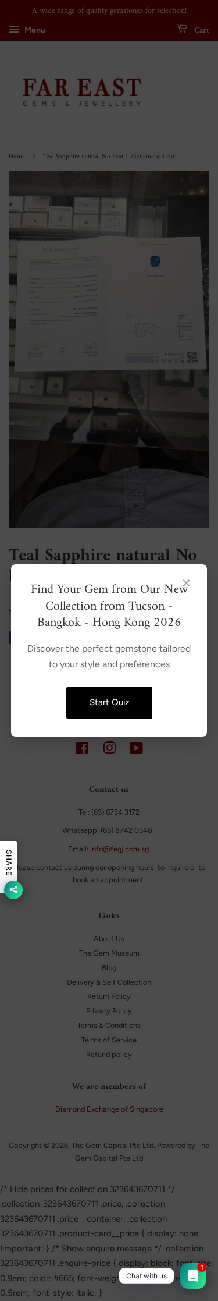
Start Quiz (109, 702)
